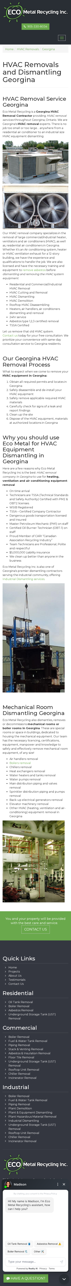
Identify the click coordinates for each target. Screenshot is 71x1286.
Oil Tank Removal (20, 1002)
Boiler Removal (18, 1006)
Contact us (10, 335)
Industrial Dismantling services (23, 579)
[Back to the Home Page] (35, 12)
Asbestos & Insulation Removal (29, 1053)
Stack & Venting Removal (25, 1049)
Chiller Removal (19, 1073)
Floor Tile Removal (21, 1057)
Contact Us (35, 929)
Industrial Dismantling (23, 1120)
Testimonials (16, 979)
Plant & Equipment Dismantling (30, 1112)
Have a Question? (27, 1278)
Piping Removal (19, 1045)
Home (12, 967)
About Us (14, 975)
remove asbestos (34, 270)
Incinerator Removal (22, 1078)
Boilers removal (20, 763)
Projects (14, 971)
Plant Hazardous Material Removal (32, 1116)
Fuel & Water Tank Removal (27, 1041)
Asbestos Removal (20, 1010)
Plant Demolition (20, 1108)
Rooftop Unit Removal (23, 1069)
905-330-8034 (36, 26)
